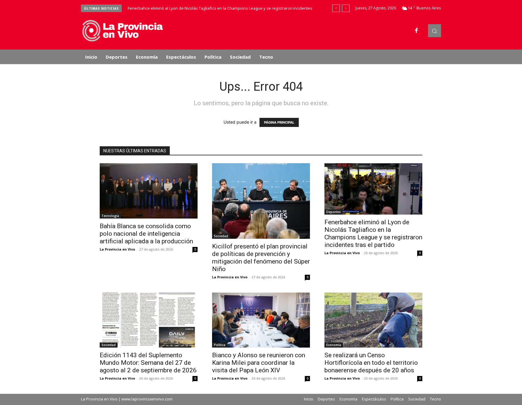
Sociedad (221, 236)
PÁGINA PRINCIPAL (279, 122)
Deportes (333, 212)
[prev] (336, 8)
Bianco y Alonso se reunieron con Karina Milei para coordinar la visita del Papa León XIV (258, 363)
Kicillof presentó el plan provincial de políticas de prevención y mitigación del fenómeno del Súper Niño (261, 258)
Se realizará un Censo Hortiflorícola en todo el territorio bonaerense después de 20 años (371, 363)
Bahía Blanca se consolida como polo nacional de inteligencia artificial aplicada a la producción (146, 233)
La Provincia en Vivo (117, 249)
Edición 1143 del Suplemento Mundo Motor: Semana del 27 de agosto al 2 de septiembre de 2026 (148, 363)
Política (219, 345)
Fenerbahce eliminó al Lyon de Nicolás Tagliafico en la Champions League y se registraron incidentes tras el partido (373, 233)
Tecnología (110, 216)
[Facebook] (416, 30)
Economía (333, 345)
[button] (434, 30)
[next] (346, 8)
